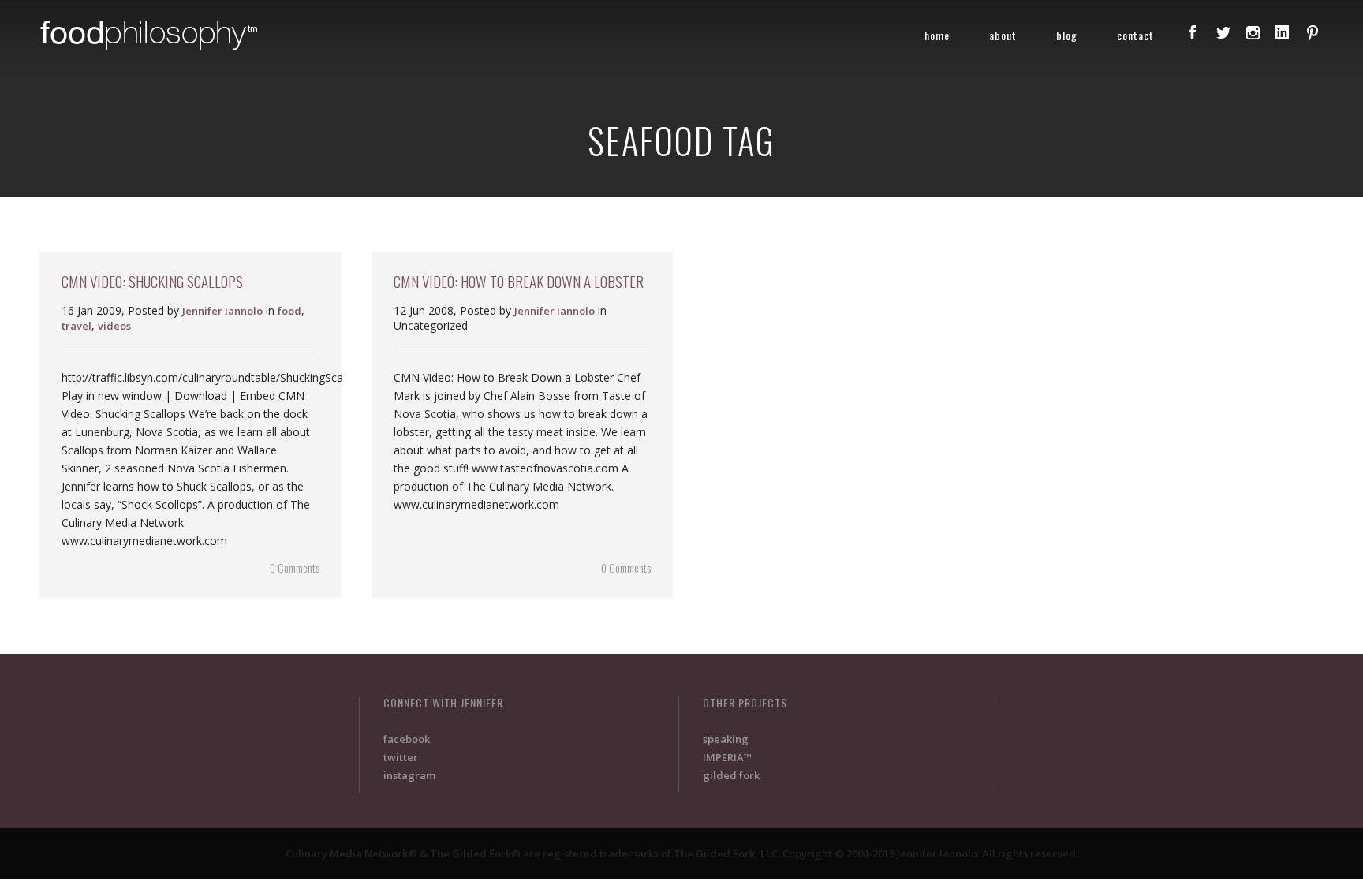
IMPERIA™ (727, 757)
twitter (400, 757)
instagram (409, 775)
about (1003, 35)
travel (76, 326)
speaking (726, 739)
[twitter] (1223, 32)
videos (114, 326)
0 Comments (294, 567)
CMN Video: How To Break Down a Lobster (519, 281)
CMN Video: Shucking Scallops (152, 281)
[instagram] (1253, 32)
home (937, 35)
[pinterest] (1312, 32)
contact (1135, 35)
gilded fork (731, 775)
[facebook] (1193, 32)
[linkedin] (1283, 32)
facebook (406, 739)
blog (1066, 35)
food (289, 311)
